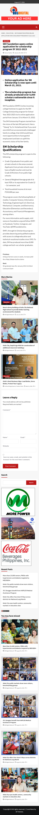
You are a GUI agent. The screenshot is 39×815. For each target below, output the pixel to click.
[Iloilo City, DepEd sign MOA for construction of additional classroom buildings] (19, 331)
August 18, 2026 (20, 799)
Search (4, 475)
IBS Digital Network (9, 314)
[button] (3, 26)
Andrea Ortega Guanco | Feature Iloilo (13, 386)
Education (6, 41)
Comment (7, 410)
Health (5, 752)
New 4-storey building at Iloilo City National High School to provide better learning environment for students (18, 309)
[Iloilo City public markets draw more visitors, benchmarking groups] (19, 669)
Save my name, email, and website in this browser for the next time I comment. (17, 458)
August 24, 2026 (20, 688)
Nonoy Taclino (8, 53)
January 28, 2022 (19, 53)
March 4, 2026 (29, 386)
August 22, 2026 (20, 725)
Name (5, 437)
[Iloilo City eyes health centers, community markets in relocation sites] (19, 780)
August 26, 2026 (20, 651)
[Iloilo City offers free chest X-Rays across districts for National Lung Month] (19, 743)
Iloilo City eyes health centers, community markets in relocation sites (17, 604)
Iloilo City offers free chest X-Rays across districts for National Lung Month (16, 598)
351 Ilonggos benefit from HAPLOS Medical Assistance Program (17, 592)
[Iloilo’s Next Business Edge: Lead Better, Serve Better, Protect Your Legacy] (19, 366)
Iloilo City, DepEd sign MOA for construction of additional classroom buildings (18, 346)
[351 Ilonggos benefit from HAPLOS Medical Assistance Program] (19, 706)
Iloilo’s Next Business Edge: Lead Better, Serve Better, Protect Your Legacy (19, 382)
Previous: (18, 257)
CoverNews (30, 809)
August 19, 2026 (20, 762)
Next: (18, 266)
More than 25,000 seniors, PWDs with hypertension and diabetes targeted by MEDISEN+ (16, 578)
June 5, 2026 (19, 350)
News (13, 302)
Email (22, 437)
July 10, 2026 (19, 314)
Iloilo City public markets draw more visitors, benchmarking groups (18, 585)
